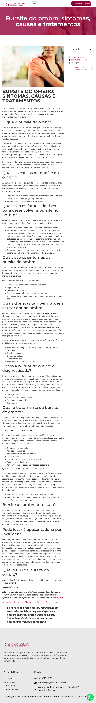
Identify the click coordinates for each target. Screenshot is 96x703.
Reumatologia (10, 685)
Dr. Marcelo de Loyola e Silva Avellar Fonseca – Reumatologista (31, 602)
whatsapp (58, 598)
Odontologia (9, 682)
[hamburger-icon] (34, 3)
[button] (90, 49)
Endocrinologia (11, 689)
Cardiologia (9, 678)
